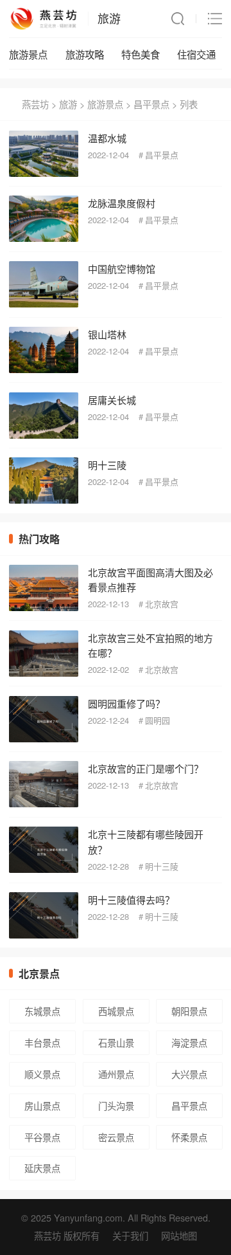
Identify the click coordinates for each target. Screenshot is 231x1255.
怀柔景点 (189, 1137)
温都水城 (107, 138)
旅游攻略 (84, 54)
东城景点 (42, 1011)
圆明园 (157, 720)
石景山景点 (116, 1045)
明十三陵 (107, 465)
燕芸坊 (35, 104)
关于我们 (130, 1235)
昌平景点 (151, 104)
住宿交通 (196, 54)
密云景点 (116, 1137)
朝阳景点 (189, 1011)
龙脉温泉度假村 (121, 203)
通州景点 (116, 1074)
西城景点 (116, 1011)
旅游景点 (28, 54)
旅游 (109, 18)
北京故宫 (161, 604)
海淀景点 (189, 1042)
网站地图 (179, 1235)
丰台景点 (42, 1042)
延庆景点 (42, 1168)
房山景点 (42, 1105)
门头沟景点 (116, 1108)
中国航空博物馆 (121, 268)
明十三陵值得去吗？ (131, 899)
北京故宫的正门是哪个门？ (145, 768)
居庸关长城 (112, 400)
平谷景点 (42, 1137)
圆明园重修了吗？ (126, 703)
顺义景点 (42, 1074)
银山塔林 (107, 334)
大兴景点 (189, 1074)
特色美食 (140, 54)
